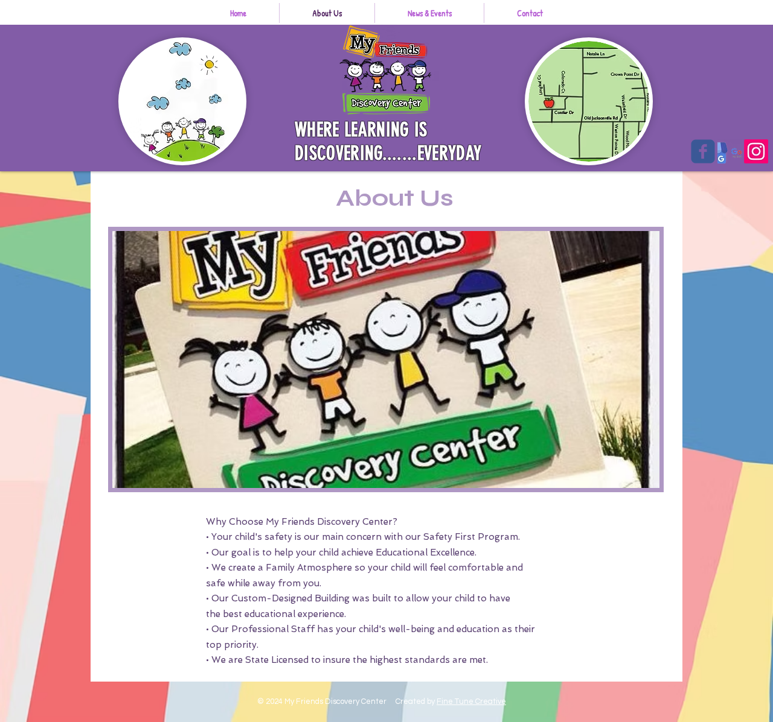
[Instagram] (756, 151)
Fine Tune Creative (471, 701)
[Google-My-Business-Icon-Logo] (729, 151)
